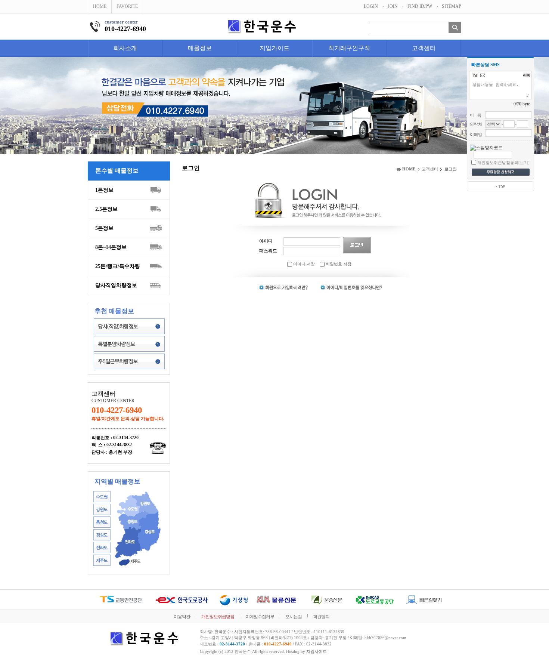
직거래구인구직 (349, 48)
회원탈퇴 (321, 616)
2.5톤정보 (106, 209)
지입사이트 (316, 651)
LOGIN (371, 6)
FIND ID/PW (419, 6)
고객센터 (424, 48)
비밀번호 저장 (338, 264)
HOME (99, 6)
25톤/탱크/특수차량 (117, 266)
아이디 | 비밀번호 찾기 (351, 288)
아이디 (266, 241)
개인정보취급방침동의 (497, 162)
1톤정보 (104, 190)
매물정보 (200, 48)
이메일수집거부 (259, 616)
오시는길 (293, 616)
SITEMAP (451, 6)
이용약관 (182, 616)
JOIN (393, 6)
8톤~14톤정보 (111, 247)
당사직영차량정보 (116, 285)
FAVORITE (127, 6)
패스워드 (268, 250)
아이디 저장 (303, 264)
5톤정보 (104, 228)
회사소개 (125, 48)
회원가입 (284, 288)
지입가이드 (274, 48)
